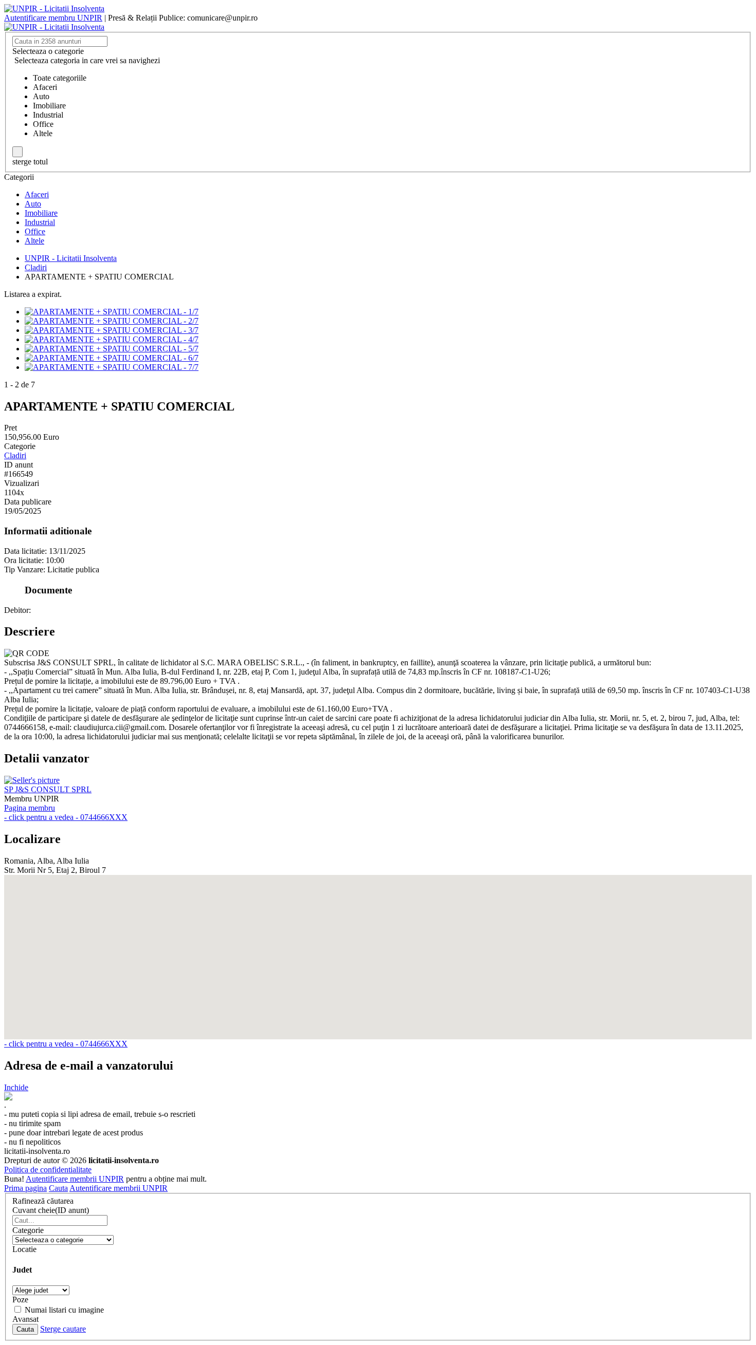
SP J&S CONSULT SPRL (48, 789)
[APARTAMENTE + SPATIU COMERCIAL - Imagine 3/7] (112, 330)
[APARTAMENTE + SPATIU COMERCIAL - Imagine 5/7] (112, 348)
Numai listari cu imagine (64, 1309)
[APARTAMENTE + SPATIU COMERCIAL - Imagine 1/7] (112, 311)
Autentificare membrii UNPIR (75, 1178)
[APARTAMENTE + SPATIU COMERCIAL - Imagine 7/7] (112, 367)
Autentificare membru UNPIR (53, 17)
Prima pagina (25, 1188)
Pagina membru (29, 808)
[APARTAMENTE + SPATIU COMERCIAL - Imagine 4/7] (112, 339)
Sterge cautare (63, 1328)
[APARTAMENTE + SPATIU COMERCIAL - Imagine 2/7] (112, 320)
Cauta (58, 1188)
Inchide (16, 1087)
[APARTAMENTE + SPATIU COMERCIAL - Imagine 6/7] (112, 357)
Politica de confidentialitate (48, 1169)
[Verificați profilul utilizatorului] (32, 780)
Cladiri (15, 455)
